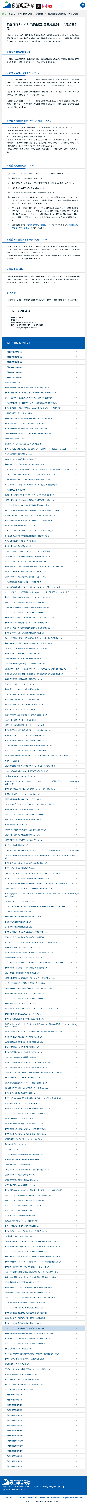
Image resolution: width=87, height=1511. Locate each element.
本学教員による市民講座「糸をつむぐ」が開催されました (25, 1129)
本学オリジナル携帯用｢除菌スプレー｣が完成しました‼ (24, 1359)
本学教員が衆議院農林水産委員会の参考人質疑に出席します (26, 428)
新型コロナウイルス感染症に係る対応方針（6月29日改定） (26, 1200)
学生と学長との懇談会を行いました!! (18, 546)
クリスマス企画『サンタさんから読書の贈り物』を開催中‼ (26, 694)
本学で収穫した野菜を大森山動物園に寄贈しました (23, 916)
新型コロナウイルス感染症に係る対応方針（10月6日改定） (26, 937)
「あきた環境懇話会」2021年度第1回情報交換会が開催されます (28, 479)
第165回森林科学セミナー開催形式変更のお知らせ (23, 1159)
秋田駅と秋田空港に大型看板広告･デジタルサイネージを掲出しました (30, 978)
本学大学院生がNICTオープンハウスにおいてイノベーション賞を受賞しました (33, 1246)
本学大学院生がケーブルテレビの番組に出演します (23, 1226)
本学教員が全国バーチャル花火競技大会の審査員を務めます (26, 932)
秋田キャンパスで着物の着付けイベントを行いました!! (24, 725)
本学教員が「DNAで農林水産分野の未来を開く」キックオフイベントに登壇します (34, 566)
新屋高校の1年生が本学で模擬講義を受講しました (23, 947)
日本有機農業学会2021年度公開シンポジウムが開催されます (26, 1302)
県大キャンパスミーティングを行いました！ (20, 684)
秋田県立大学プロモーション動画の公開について (22, 901)
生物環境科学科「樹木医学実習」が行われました (22, 1282)
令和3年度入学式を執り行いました (17, 1364)
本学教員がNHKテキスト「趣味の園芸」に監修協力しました (26, 1231)
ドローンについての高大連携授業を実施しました (22, 1057)
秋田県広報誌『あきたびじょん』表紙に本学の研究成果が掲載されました (31, 500)
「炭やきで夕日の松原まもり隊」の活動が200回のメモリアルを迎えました (31, 1272)
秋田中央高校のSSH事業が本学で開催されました (22, 973)
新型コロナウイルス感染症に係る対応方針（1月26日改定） (26, 577)
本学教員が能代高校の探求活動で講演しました (21, 1093)
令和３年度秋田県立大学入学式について (19, 1389)
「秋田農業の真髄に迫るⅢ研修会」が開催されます (23, 582)
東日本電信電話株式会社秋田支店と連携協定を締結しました (26, 740)
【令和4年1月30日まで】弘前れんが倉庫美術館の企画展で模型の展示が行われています (36, 906)
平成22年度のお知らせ (15, 1446)
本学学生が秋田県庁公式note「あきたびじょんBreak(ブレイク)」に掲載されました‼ (35, 449)
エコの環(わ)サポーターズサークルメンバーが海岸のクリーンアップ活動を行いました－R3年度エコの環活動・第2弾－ (42, 782)
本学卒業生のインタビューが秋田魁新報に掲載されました (25, 689)
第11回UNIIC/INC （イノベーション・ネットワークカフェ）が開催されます (32, 942)
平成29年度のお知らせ (15, 1410)
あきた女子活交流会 (12, 761)
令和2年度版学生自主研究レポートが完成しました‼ (23, 1078)
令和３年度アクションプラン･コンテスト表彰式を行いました (26, 561)
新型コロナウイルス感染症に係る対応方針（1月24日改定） (26, 602)
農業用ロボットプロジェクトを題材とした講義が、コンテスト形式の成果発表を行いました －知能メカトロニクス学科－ (41, 1025)
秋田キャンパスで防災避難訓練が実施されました (22, 835)
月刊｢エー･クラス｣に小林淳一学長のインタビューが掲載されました (29, 1369)
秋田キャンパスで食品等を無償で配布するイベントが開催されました (29, 648)
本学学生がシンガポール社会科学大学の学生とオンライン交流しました (30, 418)
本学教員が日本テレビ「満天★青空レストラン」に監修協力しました (29, 730)
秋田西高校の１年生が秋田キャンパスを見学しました (24, 840)
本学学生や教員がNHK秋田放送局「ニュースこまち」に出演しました (29, 597)
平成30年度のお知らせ (15, 1405)
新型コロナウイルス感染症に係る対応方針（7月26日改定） (26, 1113)
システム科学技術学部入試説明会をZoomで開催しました (25, 1154)
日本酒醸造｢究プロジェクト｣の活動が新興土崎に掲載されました (28, 1338)
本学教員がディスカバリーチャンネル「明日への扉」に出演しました (29, 617)
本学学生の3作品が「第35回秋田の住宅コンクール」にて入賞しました (30, 789)
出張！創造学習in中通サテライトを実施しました (22, 1047)
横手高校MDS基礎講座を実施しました (18, 927)
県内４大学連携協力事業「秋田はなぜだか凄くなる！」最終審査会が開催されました (35, 638)
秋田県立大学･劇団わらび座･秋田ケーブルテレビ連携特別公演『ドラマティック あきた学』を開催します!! (41, 856)
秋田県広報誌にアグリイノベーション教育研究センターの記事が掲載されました (33, 1031)
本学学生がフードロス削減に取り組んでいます (21, 868)
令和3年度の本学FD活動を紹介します (18, 911)
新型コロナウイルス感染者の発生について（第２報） (24, 1205)
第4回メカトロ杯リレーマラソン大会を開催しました (23, 794)
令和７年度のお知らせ (14, 357)
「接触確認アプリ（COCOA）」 (37, 225)
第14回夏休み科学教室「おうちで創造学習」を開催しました (26, 1088)
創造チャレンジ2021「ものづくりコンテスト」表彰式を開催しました (29, 495)
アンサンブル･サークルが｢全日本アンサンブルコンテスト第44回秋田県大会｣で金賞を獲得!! (37, 592)
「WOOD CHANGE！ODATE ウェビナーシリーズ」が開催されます (28, 551)
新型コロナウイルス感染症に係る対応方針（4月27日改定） (26, 1328)
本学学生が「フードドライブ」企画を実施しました (23, 699)
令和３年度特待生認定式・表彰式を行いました (21, 1180)
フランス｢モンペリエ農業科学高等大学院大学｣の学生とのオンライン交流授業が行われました (38, 469)
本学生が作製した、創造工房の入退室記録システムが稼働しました (28, 643)
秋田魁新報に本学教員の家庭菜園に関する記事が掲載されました (28, 1292)
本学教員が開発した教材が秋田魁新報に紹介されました (24, 633)
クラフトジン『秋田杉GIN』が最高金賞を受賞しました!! (25, 1308)
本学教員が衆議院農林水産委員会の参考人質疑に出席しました (27, 387)
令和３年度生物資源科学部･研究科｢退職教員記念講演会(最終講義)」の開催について (35, 510)
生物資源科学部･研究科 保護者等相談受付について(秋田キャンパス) (29, 988)
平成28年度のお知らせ (15, 1415)
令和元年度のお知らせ (14, 1400)
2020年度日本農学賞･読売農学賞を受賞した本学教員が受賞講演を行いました (32, 1354)
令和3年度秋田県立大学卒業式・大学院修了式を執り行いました (27, 423)
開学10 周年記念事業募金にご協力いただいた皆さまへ (24, 957)
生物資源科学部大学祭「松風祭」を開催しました (22, 809)
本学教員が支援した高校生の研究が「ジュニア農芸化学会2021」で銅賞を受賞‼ (33, 408)
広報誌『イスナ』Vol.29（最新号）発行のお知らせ (23, 444)
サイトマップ (22, 1497)
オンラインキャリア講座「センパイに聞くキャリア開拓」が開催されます (31, 485)
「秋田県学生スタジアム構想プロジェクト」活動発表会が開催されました (31, 403)
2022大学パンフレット (13, 1149)
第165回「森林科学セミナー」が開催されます (21, 1221)
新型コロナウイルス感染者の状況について (20, 1175)
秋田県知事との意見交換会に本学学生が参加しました (24, 1123)
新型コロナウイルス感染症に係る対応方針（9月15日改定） (26, 998)
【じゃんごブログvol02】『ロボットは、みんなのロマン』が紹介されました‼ (32, 587)
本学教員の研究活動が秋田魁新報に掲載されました (23, 1323)
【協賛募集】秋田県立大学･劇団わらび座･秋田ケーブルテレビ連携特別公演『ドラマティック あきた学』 (42, 850)
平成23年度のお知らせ (15, 1441)
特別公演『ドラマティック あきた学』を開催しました (24, 704)
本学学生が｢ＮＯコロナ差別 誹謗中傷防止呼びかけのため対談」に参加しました (33, 1098)
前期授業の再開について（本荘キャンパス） (20, 1185)
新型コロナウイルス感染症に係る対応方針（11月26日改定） (26, 750)
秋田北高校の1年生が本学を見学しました (19, 1236)
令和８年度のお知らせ (14, 352)
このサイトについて (10, 1497)
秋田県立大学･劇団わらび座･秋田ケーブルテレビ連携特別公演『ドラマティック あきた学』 (37, 755)
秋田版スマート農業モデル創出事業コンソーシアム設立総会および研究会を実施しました (36, 669)
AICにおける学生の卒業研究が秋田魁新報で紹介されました (26, 830)
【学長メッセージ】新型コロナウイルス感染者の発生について (27, 1170)
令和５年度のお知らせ (14, 367)
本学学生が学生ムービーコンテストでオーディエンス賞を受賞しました (30, 520)
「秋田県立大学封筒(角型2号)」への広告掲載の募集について (26, 663)
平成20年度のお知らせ (15, 1456)
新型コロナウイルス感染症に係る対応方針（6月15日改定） (26, 1251)
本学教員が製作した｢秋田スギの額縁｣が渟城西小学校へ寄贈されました (30, 1287)
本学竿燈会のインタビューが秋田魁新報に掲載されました (25, 1134)
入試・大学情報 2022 (12, 382)
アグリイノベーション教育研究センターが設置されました (25, 1384)
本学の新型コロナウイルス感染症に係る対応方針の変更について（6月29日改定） (34, 1190)
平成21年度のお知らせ (15, 1451)
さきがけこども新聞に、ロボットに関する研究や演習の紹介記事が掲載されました (35, 674)
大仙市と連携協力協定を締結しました (18, 454)
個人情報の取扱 (44, 1497)
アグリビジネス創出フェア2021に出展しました (21, 710)
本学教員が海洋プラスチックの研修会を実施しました (24, 1052)
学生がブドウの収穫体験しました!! (17, 845)
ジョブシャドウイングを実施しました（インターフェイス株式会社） (29, 531)
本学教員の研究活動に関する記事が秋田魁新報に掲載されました (28, 1108)
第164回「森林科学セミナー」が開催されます (21, 1374)
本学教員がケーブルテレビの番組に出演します (21, 1003)
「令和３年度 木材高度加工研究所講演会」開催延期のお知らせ (28, 607)
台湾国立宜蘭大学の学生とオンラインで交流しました (24, 1042)
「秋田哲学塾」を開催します (15, 490)
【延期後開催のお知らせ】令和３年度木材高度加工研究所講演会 (28, 433)
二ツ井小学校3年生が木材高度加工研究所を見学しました (25, 983)
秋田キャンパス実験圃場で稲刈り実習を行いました (23, 819)
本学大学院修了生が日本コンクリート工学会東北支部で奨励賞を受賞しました (32, 1256)
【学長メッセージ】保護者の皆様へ (17, 1164)
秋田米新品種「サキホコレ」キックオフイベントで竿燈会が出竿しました (31, 804)
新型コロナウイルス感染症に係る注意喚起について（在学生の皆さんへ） (31, 1195)
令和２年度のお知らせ (14, 1395)
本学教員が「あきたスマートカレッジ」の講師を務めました (26, 863)
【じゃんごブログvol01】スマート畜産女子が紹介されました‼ (27, 771)
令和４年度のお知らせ (14, 372)
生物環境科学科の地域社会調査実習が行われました (23, 1014)
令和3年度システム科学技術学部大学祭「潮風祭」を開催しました (28, 745)
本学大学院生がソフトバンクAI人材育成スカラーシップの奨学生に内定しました (33, 1262)
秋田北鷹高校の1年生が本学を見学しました (20, 776)
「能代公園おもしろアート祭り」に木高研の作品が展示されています (29, 888)
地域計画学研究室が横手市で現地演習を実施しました (24, 679)
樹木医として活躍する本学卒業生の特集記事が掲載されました (27, 536)
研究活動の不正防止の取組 (74, 1497)
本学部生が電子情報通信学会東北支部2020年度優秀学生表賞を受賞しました (32, 1333)
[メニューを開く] (81, 5)
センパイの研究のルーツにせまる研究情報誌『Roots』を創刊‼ (27, 505)
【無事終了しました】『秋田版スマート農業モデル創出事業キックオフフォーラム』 (34, 1072)
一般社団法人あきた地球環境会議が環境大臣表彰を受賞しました (28, 556)
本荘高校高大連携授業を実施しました (18, 922)
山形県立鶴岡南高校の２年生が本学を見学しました (23, 799)
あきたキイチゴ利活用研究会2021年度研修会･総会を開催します (27, 628)
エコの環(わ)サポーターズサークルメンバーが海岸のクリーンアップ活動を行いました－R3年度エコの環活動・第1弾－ (42, 894)
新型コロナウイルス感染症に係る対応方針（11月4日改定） (26, 814)
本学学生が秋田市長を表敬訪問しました (19, 1349)
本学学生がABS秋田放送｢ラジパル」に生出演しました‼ (24, 1019)
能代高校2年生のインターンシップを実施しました (22, 1103)
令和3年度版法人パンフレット (15, 1144)
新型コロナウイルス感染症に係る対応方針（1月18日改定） (26, 612)
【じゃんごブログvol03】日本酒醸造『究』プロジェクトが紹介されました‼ (32, 474)
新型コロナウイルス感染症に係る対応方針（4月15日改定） (26, 1343)
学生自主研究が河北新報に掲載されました (20, 525)
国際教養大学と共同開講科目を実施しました (20, 459)
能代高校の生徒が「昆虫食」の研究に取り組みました (24, 1037)
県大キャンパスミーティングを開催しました (20, 720)
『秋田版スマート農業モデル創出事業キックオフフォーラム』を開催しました (32, 873)
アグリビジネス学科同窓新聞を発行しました (20, 541)
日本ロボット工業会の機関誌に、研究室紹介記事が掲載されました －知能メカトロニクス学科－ (40, 963)
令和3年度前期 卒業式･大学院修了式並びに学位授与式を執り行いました (30, 952)
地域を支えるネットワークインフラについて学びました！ (25, 735)
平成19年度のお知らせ (15, 1461)
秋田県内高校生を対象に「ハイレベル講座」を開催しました (26, 1083)
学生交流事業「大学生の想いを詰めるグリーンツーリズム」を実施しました (32, 1008)
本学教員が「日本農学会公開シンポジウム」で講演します (25, 993)
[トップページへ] (16, 1481)
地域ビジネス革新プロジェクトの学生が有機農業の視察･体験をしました (30, 1277)
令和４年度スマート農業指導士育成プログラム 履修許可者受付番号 (29, 398)
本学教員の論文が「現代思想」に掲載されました (22, 653)
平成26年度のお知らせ (15, 1425)
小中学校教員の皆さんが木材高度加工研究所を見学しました (26, 1067)
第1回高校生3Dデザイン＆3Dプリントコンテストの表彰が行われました (30, 515)
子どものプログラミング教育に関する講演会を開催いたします (27, 878)
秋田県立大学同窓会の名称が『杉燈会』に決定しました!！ (25, 571)
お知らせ (12, 14)
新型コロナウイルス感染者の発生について (20, 1210)
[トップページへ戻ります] (18, 3)
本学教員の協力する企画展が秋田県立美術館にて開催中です (26, 1313)
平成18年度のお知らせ (15, 1466)
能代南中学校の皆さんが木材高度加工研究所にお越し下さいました (28, 1062)
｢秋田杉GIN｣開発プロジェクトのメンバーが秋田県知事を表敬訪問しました (31, 1241)
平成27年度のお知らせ (15, 1420)
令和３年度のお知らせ (26, 14)
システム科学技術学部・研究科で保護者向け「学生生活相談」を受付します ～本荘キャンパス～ (39, 883)
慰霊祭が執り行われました (14, 439)
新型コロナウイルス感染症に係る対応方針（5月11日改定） (26, 1318)
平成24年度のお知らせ (15, 1435)
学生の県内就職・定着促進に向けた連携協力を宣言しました (26, 715)
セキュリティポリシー (57, 1497)
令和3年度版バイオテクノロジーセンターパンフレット (24, 1139)
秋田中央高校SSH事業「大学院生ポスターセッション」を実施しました (30, 766)
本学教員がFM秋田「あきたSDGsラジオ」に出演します (24, 464)
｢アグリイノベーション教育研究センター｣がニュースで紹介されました (30, 1297)
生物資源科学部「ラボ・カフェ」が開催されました (23, 658)
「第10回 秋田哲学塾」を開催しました (18, 413)
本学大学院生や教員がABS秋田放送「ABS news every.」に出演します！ (30, 393)
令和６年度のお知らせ (14, 362)
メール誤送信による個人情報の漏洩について (20, 1216)
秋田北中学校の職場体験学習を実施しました (20, 1118)
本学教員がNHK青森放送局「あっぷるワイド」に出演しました (27, 623)
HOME (4, 14)
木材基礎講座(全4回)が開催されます (18, 825)
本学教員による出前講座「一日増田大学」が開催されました (26, 968)
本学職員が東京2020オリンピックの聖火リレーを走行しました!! (28, 1267)
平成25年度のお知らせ (15, 1430)
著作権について (33, 1497)
